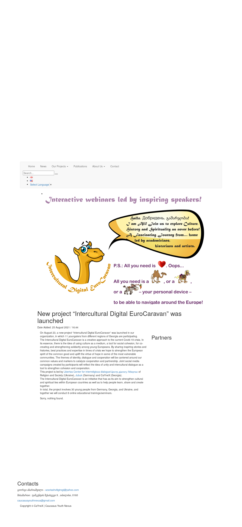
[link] (101, 371)
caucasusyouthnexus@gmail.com (36, 500)
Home (31, 166)
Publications (80, 166)
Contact (114, 166)
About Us (97, 166)
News (43, 166)
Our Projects (59, 166)
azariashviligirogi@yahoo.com (62, 490)
